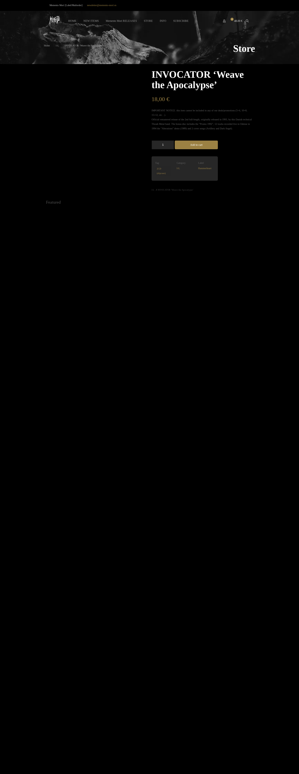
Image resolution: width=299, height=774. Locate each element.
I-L (57, 45)
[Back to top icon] (282, 767)
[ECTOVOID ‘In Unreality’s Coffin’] (175, 338)
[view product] (91, 213)
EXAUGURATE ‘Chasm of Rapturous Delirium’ (69, 268)
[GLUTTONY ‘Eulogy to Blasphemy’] (123, 232)
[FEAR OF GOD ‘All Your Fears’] (123, 621)
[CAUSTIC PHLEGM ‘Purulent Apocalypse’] (227, 338)
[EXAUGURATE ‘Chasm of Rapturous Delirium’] (72, 232)
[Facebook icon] (235, 5)
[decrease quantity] (155, 145)
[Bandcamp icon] (248, 5)
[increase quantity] (170, 145)
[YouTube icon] (239, 5)
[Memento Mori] (54, 21)
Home (47, 45)
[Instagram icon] (243, 5)
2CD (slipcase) (161, 171)
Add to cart (196, 144)
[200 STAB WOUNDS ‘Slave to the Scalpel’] (72, 621)
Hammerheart (204, 168)
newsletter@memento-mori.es (101, 5)
